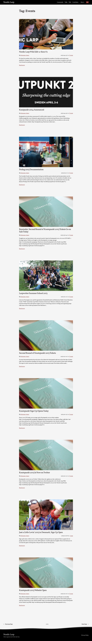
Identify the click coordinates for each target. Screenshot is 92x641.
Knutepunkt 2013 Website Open (33, 590)
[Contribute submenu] (78, 2)
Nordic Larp (8, 2)
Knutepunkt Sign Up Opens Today (34, 411)
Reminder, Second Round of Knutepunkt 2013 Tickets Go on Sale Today (45, 230)
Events (71, 55)
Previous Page (8, 624)
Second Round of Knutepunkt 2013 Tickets (37, 353)
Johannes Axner (25, 55)
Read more (22, 65)
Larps (71, 536)
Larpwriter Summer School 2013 (33, 293)
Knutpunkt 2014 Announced (31, 110)
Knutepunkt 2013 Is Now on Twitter (34, 472)
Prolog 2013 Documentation (31, 169)
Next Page (85, 624)
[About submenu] (84, 2)
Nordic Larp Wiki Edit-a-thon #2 (33, 52)
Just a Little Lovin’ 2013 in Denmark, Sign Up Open (41, 532)
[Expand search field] (87, 2)
